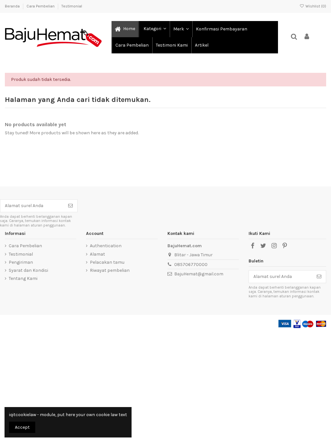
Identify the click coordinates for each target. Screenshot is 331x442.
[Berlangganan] (70, 206)
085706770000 (191, 264)
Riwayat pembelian (110, 270)
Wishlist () (315, 6)
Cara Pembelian (41, 6)
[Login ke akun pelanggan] (307, 37)
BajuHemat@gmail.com (198, 274)
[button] (153, 29)
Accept (22, 427)
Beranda (13, 6)
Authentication (106, 246)
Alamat (97, 254)
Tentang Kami (23, 278)
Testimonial (71, 6)
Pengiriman (21, 262)
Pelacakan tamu (107, 262)
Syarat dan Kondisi (28, 270)
